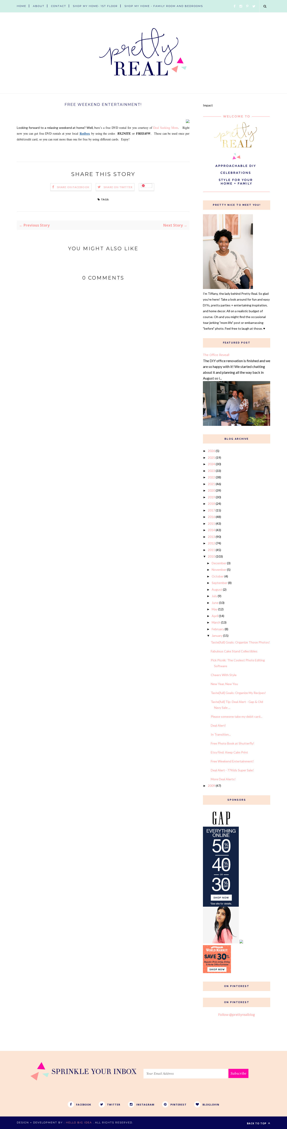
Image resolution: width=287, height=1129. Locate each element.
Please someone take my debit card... (236, 716)
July (214, 596)
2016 (211, 517)
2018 (211, 503)
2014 (211, 530)
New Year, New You (224, 684)
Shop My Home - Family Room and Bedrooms (163, 6)
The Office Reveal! (216, 355)
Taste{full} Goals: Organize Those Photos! (240, 642)
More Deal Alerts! (223, 779)
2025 (211, 457)
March (216, 622)
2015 (211, 523)
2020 (211, 490)
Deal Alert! (218, 725)
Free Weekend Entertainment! (232, 761)
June (215, 603)
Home (21, 6)
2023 (211, 471)
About (38, 6)
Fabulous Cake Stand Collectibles (234, 651)
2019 (211, 497)
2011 (211, 550)
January (217, 635)
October (218, 576)
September (219, 583)
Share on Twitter (118, 187)
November (219, 569)
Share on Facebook (73, 187)
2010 (211, 556)
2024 (211, 464)
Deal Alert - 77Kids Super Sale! (232, 770)
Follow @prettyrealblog (236, 1014)
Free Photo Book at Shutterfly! (232, 743)
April (215, 616)
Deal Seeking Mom (165, 127)
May (214, 609)
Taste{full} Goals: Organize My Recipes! (238, 693)
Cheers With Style (224, 675)
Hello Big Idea (79, 1122)
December (219, 563)
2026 (211, 451)
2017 (211, 510)
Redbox (85, 133)
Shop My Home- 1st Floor (95, 6)
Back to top (257, 1123)
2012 (211, 543)
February (218, 629)
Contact (58, 6)
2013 (211, 537)
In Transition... (221, 734)
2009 (211, 785)
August (217, 589)
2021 (211, 484)
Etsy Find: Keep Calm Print (229, 752)
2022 (211, 477)
